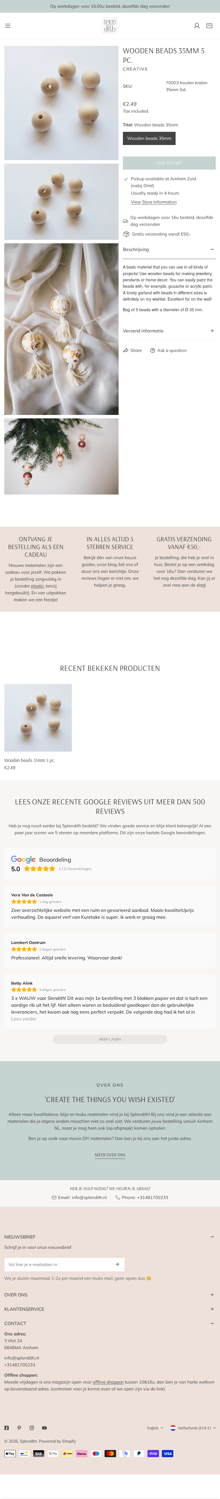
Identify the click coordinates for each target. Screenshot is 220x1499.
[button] (209, 25)
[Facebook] (6, 1428)
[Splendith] (110, 25)
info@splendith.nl (89, 1197)
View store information (154, 201)
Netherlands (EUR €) (194, 1428)
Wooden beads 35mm (149, 138)
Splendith (28, 1441)
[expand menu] (7, 25)
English (152, 1428)
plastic (37, 586)
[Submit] (117, 1264)
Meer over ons (110, 1154)
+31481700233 (152, 1197)
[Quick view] (61, 745)
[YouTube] (44, 1428)
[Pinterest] (19, 1428)
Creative (135, 69)
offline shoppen (108, 1382)
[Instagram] (31, 1428)
